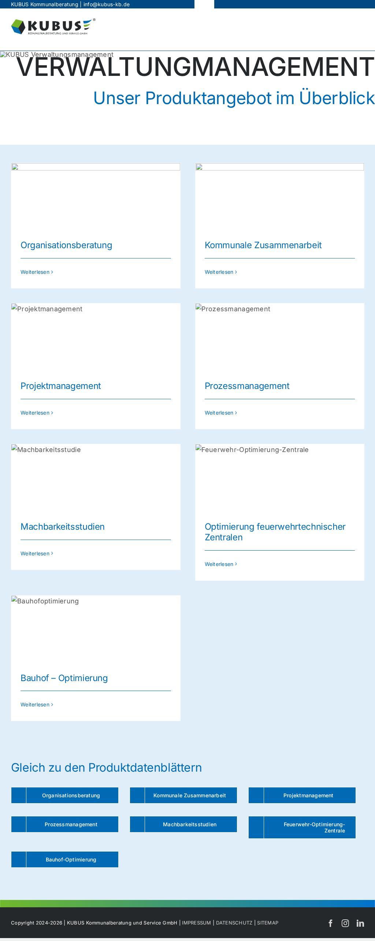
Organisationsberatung (66, 245)
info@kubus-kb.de (106, 4)
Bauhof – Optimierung (64, 678)
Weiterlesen (35, 272)
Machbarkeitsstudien (63, 526)
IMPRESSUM (196, 923)
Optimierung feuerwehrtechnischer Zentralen (275, 532)
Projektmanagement (61, 386)
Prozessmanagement (247, 386)
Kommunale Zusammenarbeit (263, 245)
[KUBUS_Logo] (53, 21)
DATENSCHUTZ (234, 923)
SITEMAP (267, 923)
